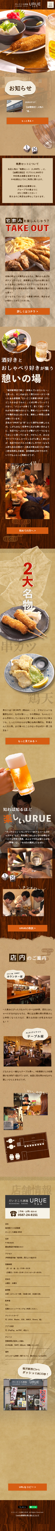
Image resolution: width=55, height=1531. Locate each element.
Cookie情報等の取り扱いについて (27, 1515)
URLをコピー (27, 1487)
